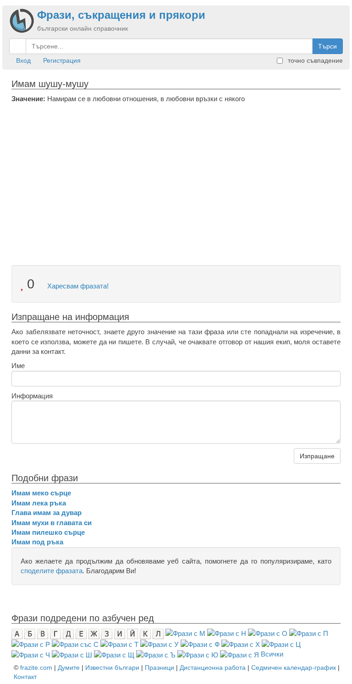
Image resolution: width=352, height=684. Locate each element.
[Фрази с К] (145, 633)
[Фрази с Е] (81, 633)
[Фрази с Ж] (93, 633)
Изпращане (317, 456)
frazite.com (36, 667)
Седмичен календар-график (293, 667)
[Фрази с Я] (239, 654)
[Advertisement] (176, 172)
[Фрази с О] (267, 633)
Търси (327, 46)
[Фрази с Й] (132, 633)
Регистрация (62, 60)
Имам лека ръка (38, 503)
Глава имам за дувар (46, 512)
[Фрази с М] (185, 633)
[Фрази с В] (42, 633)
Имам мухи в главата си (51, 523)
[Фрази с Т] (119, 644)
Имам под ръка (37, 542)
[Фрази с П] (308, 633)
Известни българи (112, 667)
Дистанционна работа (213, 667)
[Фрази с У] (159, 644)
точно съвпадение (314, 60)
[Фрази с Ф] (200, 644)
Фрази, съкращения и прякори (121, 15)
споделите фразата (51, 571)
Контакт (25, 676)
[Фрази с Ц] (281, 644)
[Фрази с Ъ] (156, 654)
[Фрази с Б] (29, 633)
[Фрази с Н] (226, 633)
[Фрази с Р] (30, 644)
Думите (69, 667)
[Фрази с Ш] (72, 654)
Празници (159, 667)
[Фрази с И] (119, 633)
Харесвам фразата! (77, 286)
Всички (272, 654)
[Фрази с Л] (158, 633)
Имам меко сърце (41, 493)
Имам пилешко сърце (48, 532)
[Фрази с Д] (68, 633)
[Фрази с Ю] (197, 654)
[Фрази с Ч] (30, 654)
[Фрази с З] (106, 633)
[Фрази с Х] (240, 644)
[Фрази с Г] (55, 633)
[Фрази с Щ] (114, 654)
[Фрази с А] (16, 633)
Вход (23, 60)
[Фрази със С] (75, 644)
